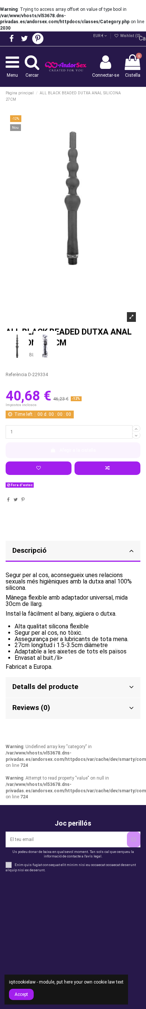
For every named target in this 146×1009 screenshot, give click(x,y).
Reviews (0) (31, 708)
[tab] (73, 551)
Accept (21, 994)
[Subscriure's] (133, 839)
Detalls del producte (45, 687)
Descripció (29, 550)
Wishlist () (129, 35)
